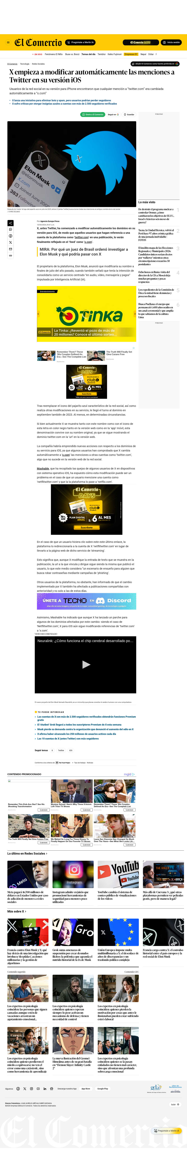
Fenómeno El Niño (54, 54)
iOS (70, 750)
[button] (86, 665)
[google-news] (51, 1088)
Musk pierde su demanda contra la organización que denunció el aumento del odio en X (85, 729)
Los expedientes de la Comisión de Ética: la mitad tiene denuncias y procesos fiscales (156, 293)
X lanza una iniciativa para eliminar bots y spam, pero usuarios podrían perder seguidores (61, 100)
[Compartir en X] (11, 242)
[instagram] (31, 1088)
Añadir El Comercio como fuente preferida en (154, 64)
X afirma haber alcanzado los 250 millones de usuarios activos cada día (76, 734)
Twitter (61, 750)
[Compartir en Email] (11, 249)
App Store (86, 1089)
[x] (24, 1088)
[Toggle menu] (8, 42)
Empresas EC (131, 54)
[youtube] (38, 1088)
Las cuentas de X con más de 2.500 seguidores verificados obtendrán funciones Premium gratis (86, 718)
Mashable (43, 468)
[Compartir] (11, 223)
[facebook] (18, 1088)
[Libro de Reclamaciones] (175, 1088)
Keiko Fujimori (115, 54)
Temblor (102, 54)
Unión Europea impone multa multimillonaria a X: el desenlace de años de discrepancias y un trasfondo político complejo (118, 954)
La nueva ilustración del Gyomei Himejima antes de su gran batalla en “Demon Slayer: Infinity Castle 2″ (72, 1063)
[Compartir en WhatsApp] (11, 229)
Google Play (102, 1089)
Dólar (151, 54)
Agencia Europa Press (49, 221)
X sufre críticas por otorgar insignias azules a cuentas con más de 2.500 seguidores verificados (64, 103)
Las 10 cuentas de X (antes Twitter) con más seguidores (68, 738)
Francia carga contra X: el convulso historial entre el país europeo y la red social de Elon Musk (163, 953)
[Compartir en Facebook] (11, 236)
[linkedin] (45, 1088)
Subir (173, 1104)
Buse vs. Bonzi (72, 54)
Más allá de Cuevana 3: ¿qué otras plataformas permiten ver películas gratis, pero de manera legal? (163, 895)
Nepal (143, 54)
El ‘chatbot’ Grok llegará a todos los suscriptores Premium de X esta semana (79, 724)
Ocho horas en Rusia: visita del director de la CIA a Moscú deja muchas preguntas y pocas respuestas (154, 276)
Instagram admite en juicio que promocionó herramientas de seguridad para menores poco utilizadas (71, 896)
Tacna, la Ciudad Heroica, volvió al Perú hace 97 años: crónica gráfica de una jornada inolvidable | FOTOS (156, 235)
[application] (85, 664)
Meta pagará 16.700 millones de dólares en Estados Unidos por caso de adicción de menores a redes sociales (27, 896)
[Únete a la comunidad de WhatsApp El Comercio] (92, 114)
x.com (66, 454)
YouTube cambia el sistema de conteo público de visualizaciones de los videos (117, 895)
